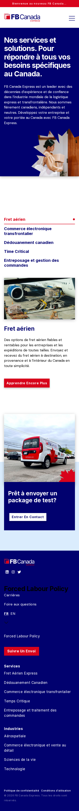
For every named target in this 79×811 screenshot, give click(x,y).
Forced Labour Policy (22, 636)
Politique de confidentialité (21, 790)
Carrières (12, 595)
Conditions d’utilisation (56, 790)
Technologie (14, 769)
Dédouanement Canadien (26, 683)
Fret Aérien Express (21, 673)
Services (12, 666)
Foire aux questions (20, 604)
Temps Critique (17, 701)
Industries (13, 729)
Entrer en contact (28, 517)
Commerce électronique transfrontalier (37, 692)
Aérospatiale (15, 736)
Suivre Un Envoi (21, 651)
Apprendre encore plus (26, 383)
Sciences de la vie (20, 760)
